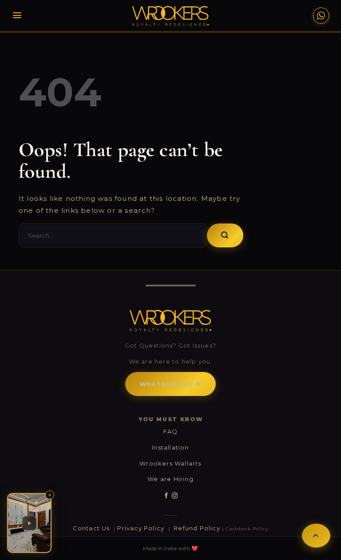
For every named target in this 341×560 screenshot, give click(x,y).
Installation (170, 447)
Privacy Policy (141, 528)
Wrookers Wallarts (170, 463)
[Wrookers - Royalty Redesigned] (171, 16)
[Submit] (225, 235)
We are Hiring (170, 478)
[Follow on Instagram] (175, 495)
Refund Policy (197, 528)
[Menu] (17, 15)
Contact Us (92, 528)
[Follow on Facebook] (166, 495)
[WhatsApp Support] (321, 15)
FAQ (170, 431)
